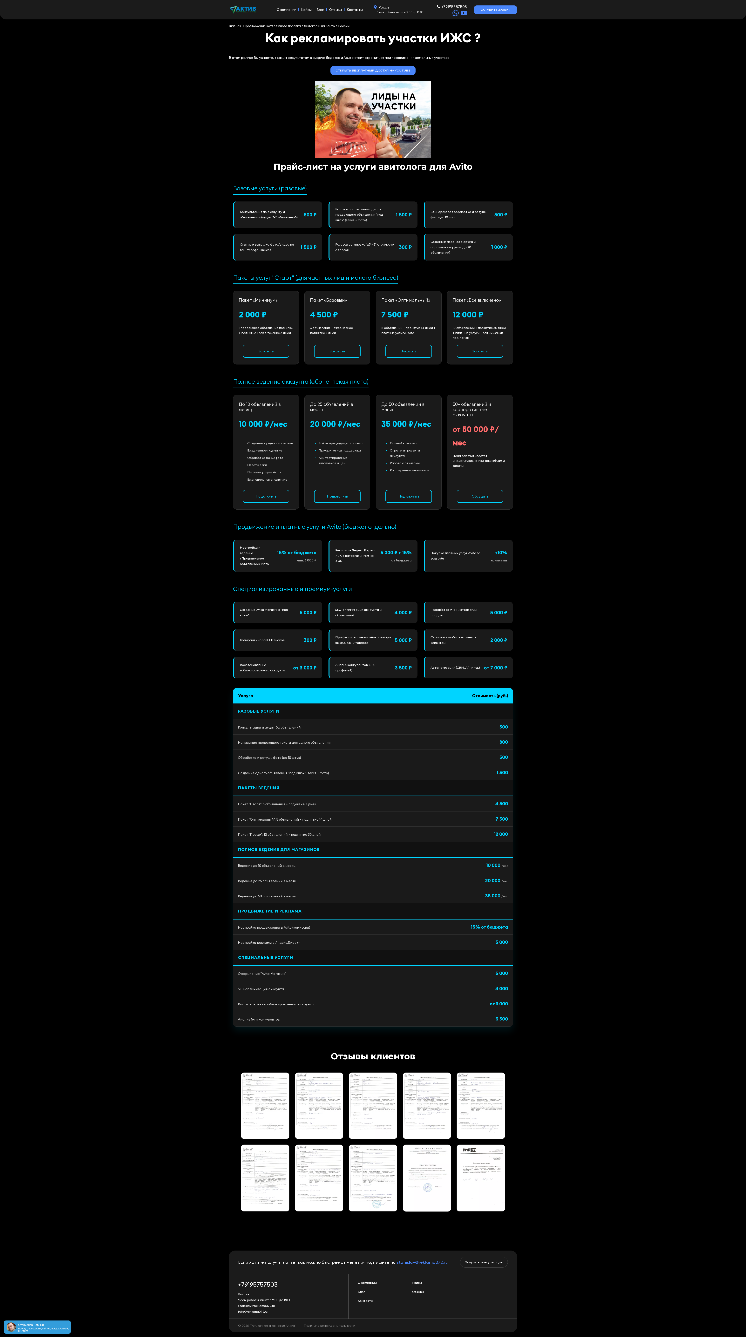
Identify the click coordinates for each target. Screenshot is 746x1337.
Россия (384, 7)
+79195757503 (454, 6)
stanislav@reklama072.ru (422, 1262)
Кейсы (306, 9)
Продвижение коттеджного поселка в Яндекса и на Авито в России (296, 26)
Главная (235, 26)
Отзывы (335, 9)
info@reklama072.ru (253, 1311)
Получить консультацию (484, 1262)
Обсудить (480, 496)
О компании (286, 9)
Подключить (266, 496)
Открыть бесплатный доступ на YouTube (373, 70)
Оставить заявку (495, 9)
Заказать (266, 351)
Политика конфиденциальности (329, 1325)
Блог (320, 9)
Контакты (355, 9)
